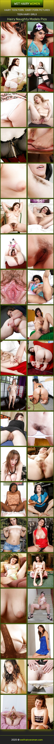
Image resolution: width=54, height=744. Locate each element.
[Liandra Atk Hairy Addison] (40, 322)
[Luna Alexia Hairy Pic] (13, 535)
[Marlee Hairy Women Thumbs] (13, 570)
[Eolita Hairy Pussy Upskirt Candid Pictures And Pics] (40, 428)
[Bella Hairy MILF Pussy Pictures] (13, 641)
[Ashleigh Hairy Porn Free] (13, 145)
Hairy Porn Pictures (37, 10)
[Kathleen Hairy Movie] (40, 216)
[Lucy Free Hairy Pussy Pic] (13, 109)
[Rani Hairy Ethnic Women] (40, 286)
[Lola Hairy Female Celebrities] (40, 109)
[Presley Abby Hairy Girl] (13, 393)
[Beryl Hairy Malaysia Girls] (13, 216)
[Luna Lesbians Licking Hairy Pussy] (13, 39)
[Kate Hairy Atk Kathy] (40, 251)
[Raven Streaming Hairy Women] (40, 499)
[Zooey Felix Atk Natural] (40, 605)
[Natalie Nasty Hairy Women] (13, 251)
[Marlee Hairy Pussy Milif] (40, 712)
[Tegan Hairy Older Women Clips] (13, 357)
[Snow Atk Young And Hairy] (40, 464)
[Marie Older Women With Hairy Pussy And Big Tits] (40, 570)
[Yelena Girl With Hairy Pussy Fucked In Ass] (13, 464)
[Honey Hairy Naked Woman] (40, 676)
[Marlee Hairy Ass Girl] (13, 605)
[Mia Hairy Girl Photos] (13, 676)
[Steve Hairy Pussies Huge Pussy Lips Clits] (40, 145)
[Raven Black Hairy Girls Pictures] (40, 180)
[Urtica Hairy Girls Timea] (13, 180)
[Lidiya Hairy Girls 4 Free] (13, 286)
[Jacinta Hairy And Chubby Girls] (13, 74)
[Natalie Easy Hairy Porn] (13, 322)
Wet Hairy (27, 3)
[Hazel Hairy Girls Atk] (40, 535)
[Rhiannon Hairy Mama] (13, 428)
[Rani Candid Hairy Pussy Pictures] (40, 39)
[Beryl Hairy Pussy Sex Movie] (40, 357)
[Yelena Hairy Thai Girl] (40, 74)
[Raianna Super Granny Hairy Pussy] (13, 499)
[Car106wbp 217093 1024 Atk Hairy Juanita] (40, 641)
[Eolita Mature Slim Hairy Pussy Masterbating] (13, 712)
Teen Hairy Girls (27, 14)
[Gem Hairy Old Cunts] (40, 393)
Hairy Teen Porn (14, 10)
